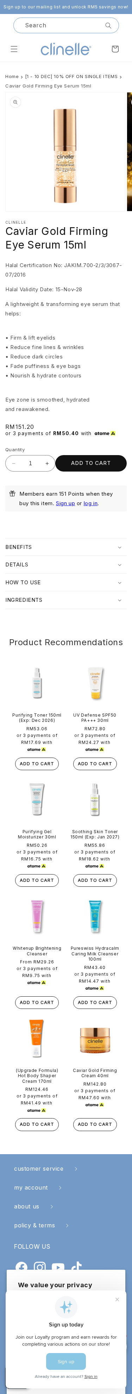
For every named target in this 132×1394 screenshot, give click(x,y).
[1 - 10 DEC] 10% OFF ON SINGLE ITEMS (71, 76)
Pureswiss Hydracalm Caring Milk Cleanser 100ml (95, 954)
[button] (14, 49)
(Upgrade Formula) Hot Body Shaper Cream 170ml (37, 1076)
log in (91, 503)
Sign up (65, 503)
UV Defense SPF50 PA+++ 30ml (95, 717)
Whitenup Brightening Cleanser (37, 951)
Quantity (15, 449)
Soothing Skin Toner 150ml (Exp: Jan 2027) (95, 834)
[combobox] (66, 25)
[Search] (108, 25)
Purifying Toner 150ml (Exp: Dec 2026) (37, 717)
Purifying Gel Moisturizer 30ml (37, 834)
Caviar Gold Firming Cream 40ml (95, 1073)
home (12, 76)
